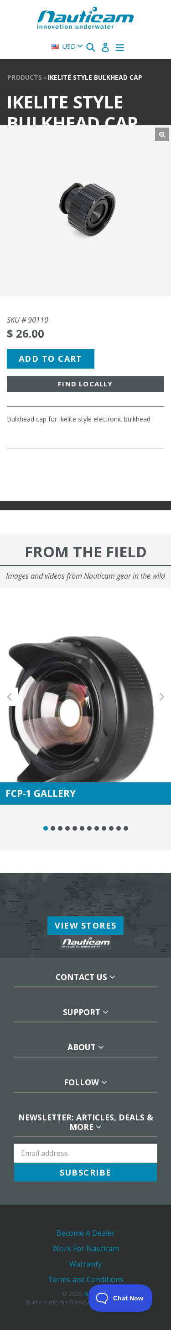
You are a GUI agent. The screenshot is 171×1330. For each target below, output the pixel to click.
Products (24, 77)
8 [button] (96, 828)
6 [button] (82, 828)
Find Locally (85, 383)
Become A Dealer (86, 1233)
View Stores (86, 925)
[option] (85, 696)
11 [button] (118, 828)
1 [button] (45, 828)
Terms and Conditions (86, 1279)
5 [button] (75, 828)
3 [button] (60, 828)
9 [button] (104, 828)
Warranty (85, 1264)
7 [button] (89, 828)
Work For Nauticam (85, 1248)
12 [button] (126, 828)
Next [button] (162, 696)
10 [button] (111, 828)
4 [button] (67, 828)
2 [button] (53, 828)
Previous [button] (9, 696)
